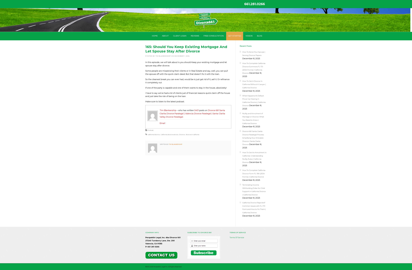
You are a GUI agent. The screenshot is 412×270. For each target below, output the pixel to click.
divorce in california (192, 134)
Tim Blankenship (163, 56)
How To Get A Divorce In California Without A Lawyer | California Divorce (254, 84)
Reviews (195, 36)
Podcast (150, 130)
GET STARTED (234, 36)
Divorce (182, 134)
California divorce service (169, 134)
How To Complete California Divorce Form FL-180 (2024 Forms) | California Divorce (253, 173)
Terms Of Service (236, 238)
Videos (249, 36)
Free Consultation (214, 36)
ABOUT (165, 36)
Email (162, 123)
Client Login (179, 36)
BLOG (259, 36)
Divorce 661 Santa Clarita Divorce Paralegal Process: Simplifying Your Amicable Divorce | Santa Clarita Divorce (253, 137)
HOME (155, 36)
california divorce (154, 134)
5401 (196, 110)
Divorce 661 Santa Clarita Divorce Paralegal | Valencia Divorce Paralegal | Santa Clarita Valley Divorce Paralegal (192, 113)
